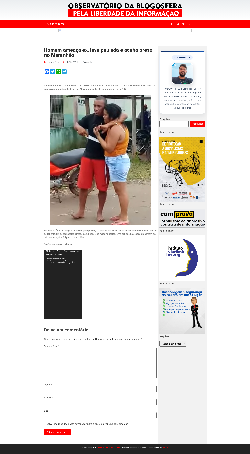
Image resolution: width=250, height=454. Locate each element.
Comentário (51, 346)
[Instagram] (177, 24)
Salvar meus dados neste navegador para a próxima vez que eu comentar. (87, 424)
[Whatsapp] (189, 24)
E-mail (48, 397)
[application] (63, 284)
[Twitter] (183, 24)
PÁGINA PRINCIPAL (55, 24)
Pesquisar (164, 119)
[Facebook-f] (171, 24)
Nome (48, 384)
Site (46, 411)
